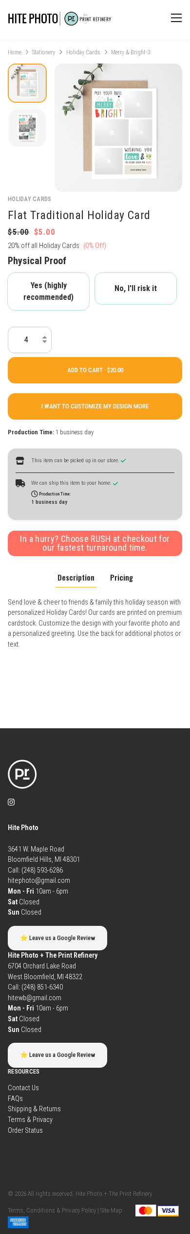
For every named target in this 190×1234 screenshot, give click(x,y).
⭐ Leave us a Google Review (57, 938)
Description (76, 577)
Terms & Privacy (30, 1120)
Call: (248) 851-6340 (35, 987)
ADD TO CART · (87, 370)
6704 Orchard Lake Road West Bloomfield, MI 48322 (52, 966)
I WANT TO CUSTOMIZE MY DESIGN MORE (95, 406)
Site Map (111, 1210)
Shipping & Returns (34, 1109)
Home (14, 52)
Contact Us (23, 1088)
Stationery (43, 52)
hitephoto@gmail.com (39, 880)
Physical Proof (37, 261)
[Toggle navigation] (175, 18)
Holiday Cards (83, 52)
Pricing (121, 577)
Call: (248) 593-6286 (35, 870)
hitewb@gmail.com (34, 998)
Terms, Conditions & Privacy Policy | (53, 1210)
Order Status (25, 1130)
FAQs (15, 1099)
